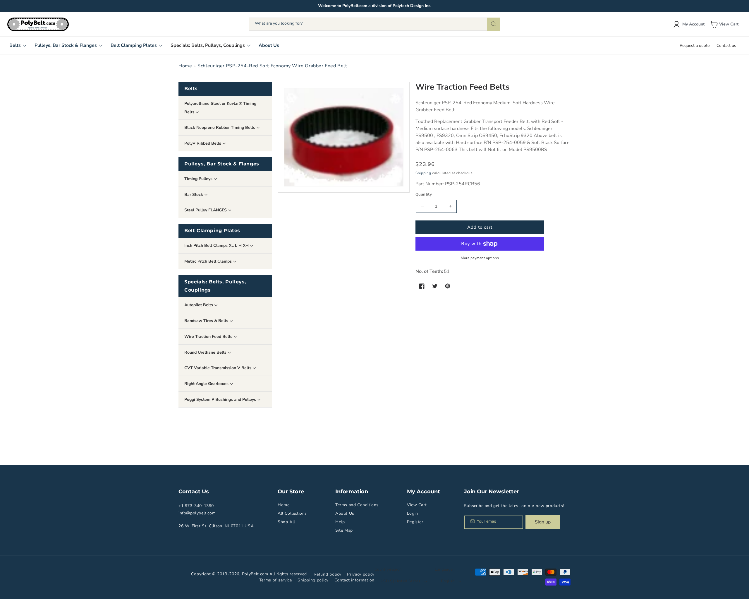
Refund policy (327, 574)
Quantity (423, 194)
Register (415, 522)
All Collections (292, 513)
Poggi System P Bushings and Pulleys (220, 399)
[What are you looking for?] (493, 24)
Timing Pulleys (199, 179)
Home (185, 66)
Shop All (286, 522)
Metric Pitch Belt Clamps (208, 261)
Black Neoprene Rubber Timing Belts (220, 127)
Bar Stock (194, 194)
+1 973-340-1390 (196, 506)
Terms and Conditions (357, 505)
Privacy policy (360, 574)
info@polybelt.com (197, 513)
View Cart (417, 505)
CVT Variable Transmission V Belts (218, 368)
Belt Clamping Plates (212, 230)
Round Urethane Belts (206, 352)
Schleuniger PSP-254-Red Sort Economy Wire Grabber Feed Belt (272, 66)
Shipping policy (313, 580)
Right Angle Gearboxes (207, 383)
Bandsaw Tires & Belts (206, 321)
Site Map (344, 530)
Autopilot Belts (199, 305)
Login (412, 513)
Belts (191, 88)
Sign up (543, 522)
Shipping (423, 173)
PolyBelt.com (255, 574)
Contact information (354, 580)
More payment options (480, 258)
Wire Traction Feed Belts (208, 336)
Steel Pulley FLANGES (206, 210)
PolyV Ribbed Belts (203, 143)
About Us (344, 513)
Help (340, 522)
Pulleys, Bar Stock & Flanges (221, 164)
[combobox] (374, 24)
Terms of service (275, 580)
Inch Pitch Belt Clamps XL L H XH (217, 245)
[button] (725, 24)
